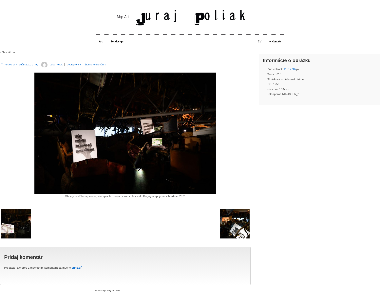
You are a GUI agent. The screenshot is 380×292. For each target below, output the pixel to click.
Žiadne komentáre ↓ (95, 64)
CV (259, 41)
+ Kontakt (275, 41)
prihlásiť (77, 267)
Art (101, 41)
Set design (117, 41)
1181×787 (290, 69)
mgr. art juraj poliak (111, 290)
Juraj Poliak (56, 64)
